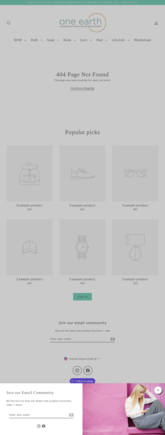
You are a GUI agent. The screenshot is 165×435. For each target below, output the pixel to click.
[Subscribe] (70, 414)
